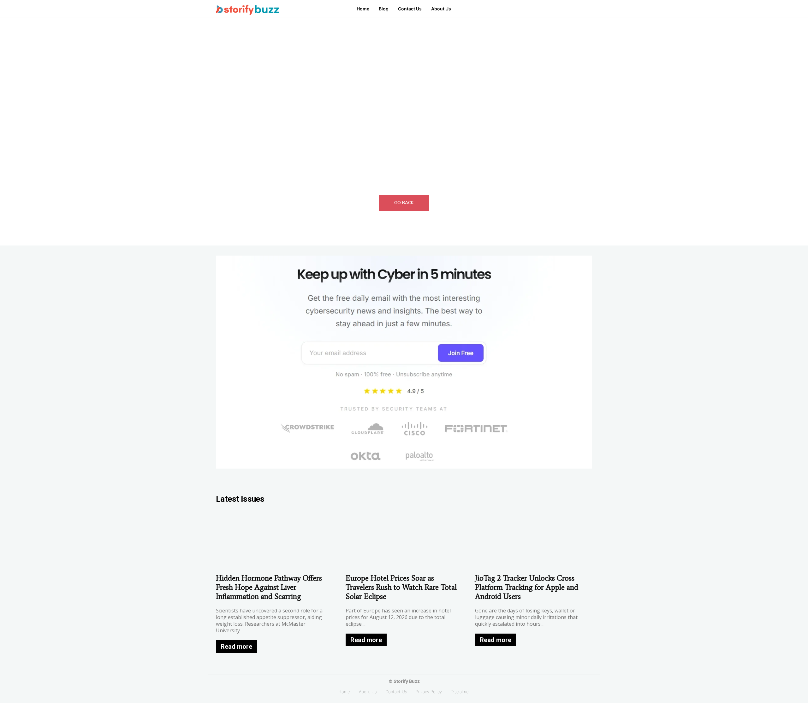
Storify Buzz (407, 681)
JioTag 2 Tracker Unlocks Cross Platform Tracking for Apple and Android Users (526, 587)
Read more (236, 646)
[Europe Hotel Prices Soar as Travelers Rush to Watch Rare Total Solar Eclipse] (404, 540)
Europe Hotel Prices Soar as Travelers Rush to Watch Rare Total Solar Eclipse (401, 587)
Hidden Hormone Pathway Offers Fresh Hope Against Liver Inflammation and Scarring (269, 587)
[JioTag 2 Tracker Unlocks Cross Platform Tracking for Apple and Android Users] (533, 540)
